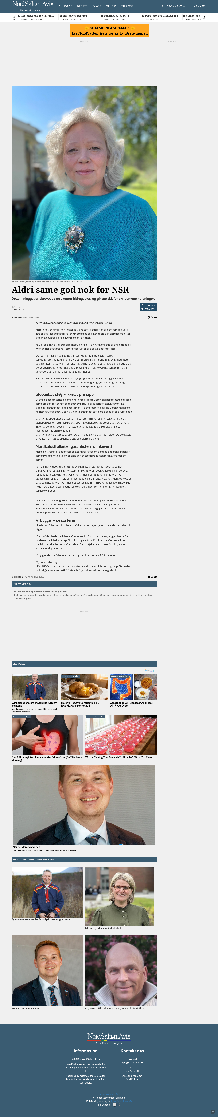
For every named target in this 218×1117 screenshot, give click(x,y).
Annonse (65, 6)
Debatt (82, 6)
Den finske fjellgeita (116, 15)
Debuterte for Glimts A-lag (161, 15)
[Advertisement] (84, 635)
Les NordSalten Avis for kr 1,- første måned (110, 33)
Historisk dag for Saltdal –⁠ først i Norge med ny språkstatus (36, 15)
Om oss (111, 6)
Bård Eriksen (132, 1079)
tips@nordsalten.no (132, 1062)
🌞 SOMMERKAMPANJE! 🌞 (110, 28)
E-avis (97, 6)
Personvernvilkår (109, 1094)
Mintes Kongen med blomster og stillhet (75, 15)
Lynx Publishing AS (121, 1101)
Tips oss (127, 6)
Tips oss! (150, 309)
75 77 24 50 (150, 305)
